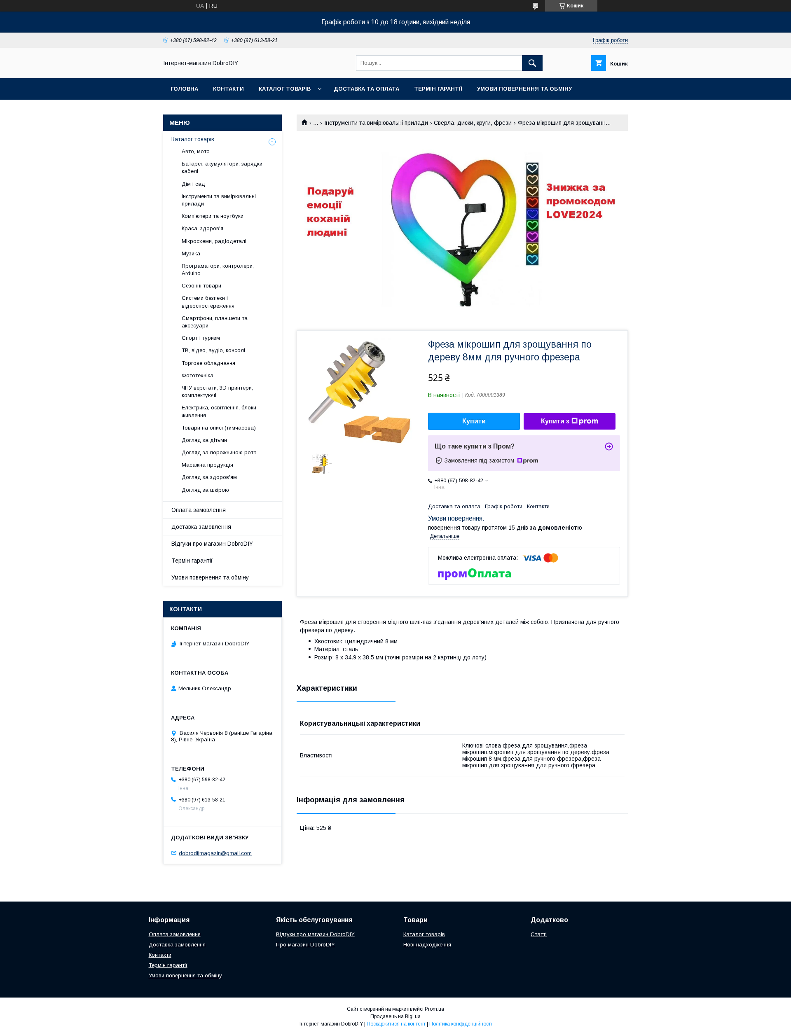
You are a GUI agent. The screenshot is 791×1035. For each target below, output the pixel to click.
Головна (184, 89)
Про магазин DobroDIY (305, 945)
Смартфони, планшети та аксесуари (215, 322)
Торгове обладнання (208, 363)
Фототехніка (197, 375)
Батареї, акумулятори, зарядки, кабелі (223, 167)
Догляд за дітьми (204, 440)
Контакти (228, 89)
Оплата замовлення (198, 510)
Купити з (555, 421)
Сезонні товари (201, 286)
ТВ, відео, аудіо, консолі (213, 350)
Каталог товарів (285, 89)
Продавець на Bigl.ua (395, 1016)
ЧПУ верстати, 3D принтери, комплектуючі (217, 391)
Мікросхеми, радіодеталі (214, 241)
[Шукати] (532, 63)
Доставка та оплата (366, 89)
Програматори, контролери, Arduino (218, 269)
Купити (474, 421)
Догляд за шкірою (205, 490)
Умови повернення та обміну (524, 89)
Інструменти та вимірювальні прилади (376, 122)
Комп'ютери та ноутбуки (212, 216)
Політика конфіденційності (460, 1024)
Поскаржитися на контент (396, 1024)
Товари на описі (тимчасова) (219, 428)
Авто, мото (196, 151)
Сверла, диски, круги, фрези (473, 122)
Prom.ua (434, 1009)
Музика (191, 253)
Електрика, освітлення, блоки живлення (219, 411)
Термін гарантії (438, 89)
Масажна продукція (207, 465)
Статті (539, 934)
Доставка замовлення (201, 526)
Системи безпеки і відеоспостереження (208, 301)
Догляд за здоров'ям (209, 477)
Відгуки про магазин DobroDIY (212, 543)
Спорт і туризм (201, 338)
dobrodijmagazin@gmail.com (215, 853)
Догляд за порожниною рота (219, 452)
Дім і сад (193, 184)
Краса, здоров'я (202, 228)
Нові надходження (427, 945)
